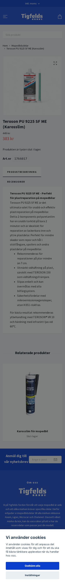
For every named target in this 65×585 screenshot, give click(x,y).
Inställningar (32, 575)
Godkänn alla (32, 565)
